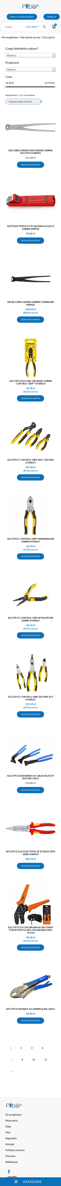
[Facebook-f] (9, 1172)
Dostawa (10, 1155)
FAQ (7, 1132)
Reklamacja (11, 1161)
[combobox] (30, 55)
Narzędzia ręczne (30, 37)
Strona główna (10, 37)
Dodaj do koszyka (30, 164)
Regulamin (11, 1138)
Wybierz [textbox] (11, 55)
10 (33, 1059)
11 (45, 1059)
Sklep (8, 1126)
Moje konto (11, 1120)
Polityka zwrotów (15, 1150)
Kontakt (9, 1144)
